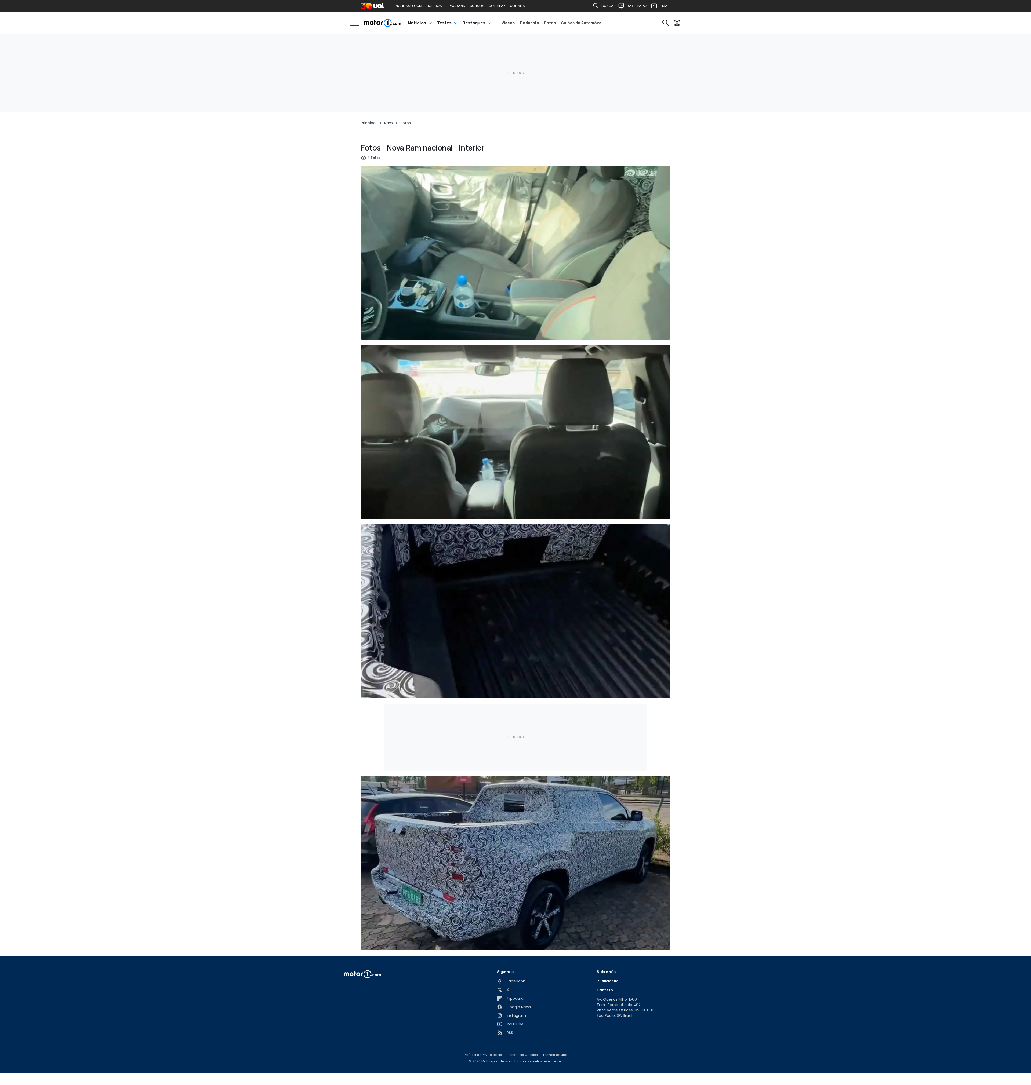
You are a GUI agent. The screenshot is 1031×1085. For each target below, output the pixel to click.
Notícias (417, 23)
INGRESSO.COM (408, 6)
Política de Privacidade (483, 1055)
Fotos (550, 22)
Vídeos (508, 22)
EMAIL (665, 6)
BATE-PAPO (637, 6)
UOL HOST (435, 6)
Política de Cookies (522, 1055)
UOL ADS (517, 6)
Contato (605, 989)
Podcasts (529, 22)
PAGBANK (456, 6)
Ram (388, 123)
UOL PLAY (497, 6)
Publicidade (607, 980)
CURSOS (477, 6)
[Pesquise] (665, 23)
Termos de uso (555, 1055)
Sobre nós (606, 971)
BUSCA (607, 6)
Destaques (473, 23)
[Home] (382, 23)
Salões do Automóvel (581, 22)
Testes (444, 23)
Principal (368, 123)
